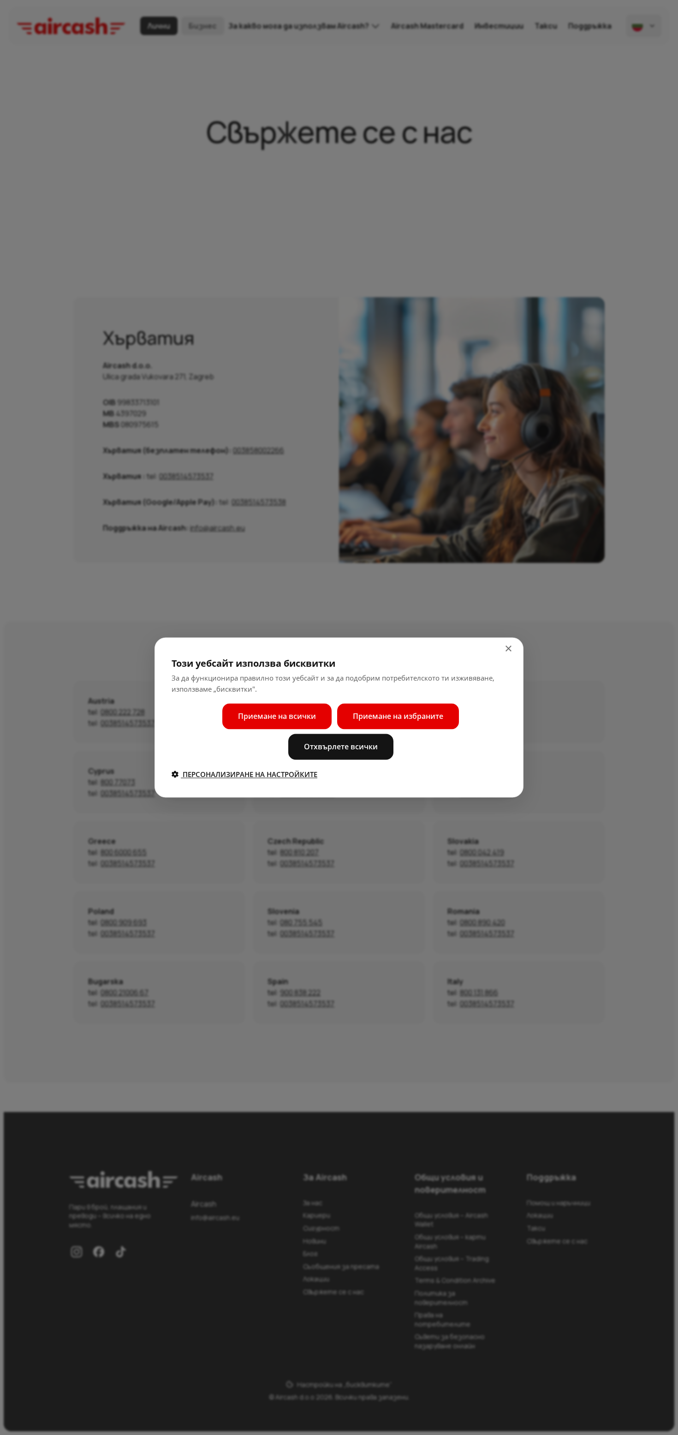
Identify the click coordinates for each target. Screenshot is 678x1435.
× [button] (508, 649)
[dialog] (339, 718)
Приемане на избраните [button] (398, 716)
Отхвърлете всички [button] (341, 746)
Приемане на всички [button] (277, 716)
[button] (244, 774)
